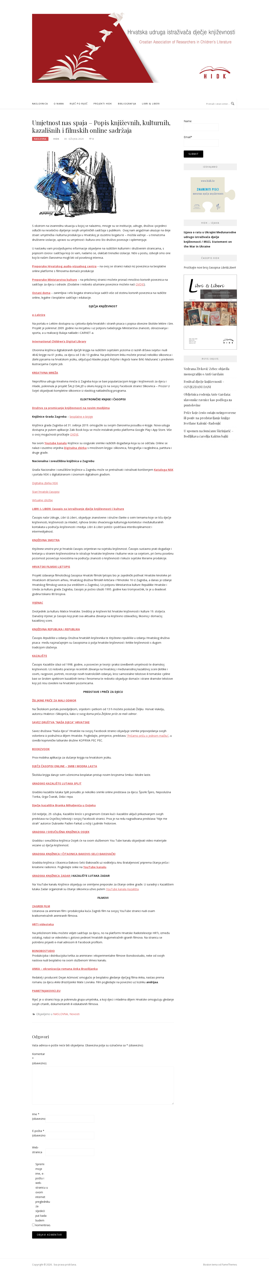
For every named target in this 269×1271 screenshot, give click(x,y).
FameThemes (229, 1264)
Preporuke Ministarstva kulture (54, 280)
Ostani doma (41, 293)
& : (78, 509)
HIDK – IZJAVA (210, 222)
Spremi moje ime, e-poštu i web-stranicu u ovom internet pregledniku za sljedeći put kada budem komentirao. (41, 1194)
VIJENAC (37, 603)
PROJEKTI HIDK (103, 103)
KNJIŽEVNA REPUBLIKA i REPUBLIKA (56, 629)
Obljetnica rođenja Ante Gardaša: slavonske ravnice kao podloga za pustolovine (208, 399)
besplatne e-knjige (81, 416)
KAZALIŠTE (39, 656)
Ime (38, 1116)
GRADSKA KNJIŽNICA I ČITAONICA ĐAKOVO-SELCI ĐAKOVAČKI (73, 854)
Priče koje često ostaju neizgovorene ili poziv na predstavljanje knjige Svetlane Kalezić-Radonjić (210, 418)
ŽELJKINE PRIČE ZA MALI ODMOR (54, 700)
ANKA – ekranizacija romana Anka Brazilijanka (65, 969)
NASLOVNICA (40, 103)
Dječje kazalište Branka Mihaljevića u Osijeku (64, 805)
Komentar (38, 1058)
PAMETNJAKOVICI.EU (46, 991)
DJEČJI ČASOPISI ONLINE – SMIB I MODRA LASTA (64, 766)
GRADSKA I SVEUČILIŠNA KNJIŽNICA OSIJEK (60, 832)
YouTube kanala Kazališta (122, 889)
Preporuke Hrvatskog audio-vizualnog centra (64, 266)
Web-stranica (37, 1149)
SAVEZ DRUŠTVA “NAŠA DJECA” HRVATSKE (61, 722)
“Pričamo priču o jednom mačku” (148, 735)
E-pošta (38, 1133)
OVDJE (140, 284)
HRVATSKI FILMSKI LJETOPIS (51, 567)
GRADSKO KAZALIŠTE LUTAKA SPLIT (57, 783)
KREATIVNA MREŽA (45, 373)
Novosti (75, 1014)
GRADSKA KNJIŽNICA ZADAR (51, 876)
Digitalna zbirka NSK (45, 483)
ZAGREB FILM (41, 906)
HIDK (56, 138)
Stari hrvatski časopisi (45, 492)
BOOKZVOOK (41, 749)
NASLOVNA (40, 139)
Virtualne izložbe (42, 500)
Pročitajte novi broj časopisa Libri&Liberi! (210, 267)
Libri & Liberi (151, 103)
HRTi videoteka (43, 924)
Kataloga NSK (163, 470)
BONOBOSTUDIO (43, 951)
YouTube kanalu (94, 867)
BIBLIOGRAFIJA (127, 103)
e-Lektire (38, 315)
